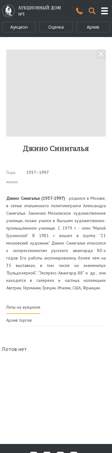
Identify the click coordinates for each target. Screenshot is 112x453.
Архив (93, 27)
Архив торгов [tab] (19, 320)
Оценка (56, 27)
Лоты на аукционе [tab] (23, 307)
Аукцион (19, 27)
